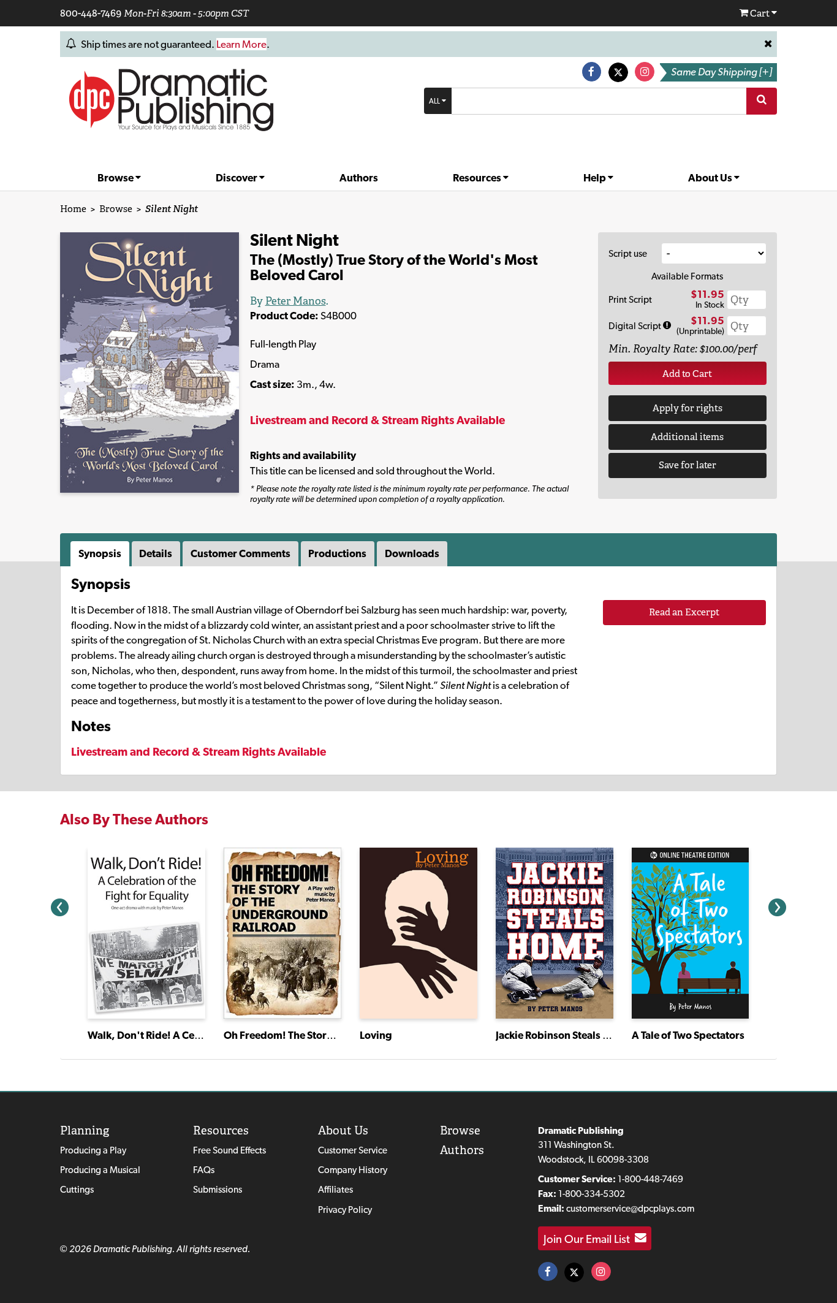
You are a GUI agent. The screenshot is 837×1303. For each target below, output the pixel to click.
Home (73, 208)
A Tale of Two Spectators (688, 1035)
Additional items (687, 436)
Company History (352, 1170)
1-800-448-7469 (650, 1179)
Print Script (630, 299)
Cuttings (77, 1189)
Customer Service (352, 1150)
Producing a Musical (100, 1170)
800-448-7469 (90, 13)
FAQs (203, 1170)
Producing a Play (93, 1150)
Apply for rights (687, 407)
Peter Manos (295, 301)
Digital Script (635, 326)
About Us (711, 178)
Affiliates (335, 1189)
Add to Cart (687, 373)
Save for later (687, 464)
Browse (116, 178)
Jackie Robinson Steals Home (563, 1035)
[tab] (101, 554)
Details (155, 553)
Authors (358, 178)
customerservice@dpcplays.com (630, 1208)
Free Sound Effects (229, 1150)
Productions (337, 553)
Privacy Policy (345, 1209)
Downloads (412, 553)
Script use (627, 253)
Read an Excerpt (684, 612)
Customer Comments (240, 553)
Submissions (217, 1189)
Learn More (241, 44)
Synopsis (99, 553)
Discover (237, 178)
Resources (478, 178)
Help (595, 178)
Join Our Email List (589, 1238)
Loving (376, 1035)
